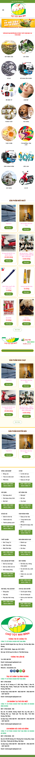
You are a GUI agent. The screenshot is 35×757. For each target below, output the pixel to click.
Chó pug (26, 318)
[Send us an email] (17, 671)
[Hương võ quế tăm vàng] (26, 276)
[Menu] (3, 10)
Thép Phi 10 (8, 223)
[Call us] (20, 671)
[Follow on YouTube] (23, 671)
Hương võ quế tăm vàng (26, 286)
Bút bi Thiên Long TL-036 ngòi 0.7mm (9, 287)
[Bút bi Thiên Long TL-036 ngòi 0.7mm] (8, 276)
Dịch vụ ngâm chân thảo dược (26, 224)
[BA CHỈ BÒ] (8, 307)
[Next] (33, 447)
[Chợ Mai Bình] (18, 10)
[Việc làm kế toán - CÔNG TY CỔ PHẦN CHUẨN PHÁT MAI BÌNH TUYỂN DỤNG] (26, 243)
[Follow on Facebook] (11, 671)
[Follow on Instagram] (14, 671)
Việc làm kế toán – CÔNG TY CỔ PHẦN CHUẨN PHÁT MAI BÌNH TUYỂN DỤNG (26, 255)
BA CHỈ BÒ (8, 318)
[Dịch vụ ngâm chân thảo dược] (26, 213)
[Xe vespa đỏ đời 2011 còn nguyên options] (8, 243)
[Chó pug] (26, 307)
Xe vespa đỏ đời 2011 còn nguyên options (8, 254)
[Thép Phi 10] (8, 213)
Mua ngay (8, 227)
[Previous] (1, 447)
